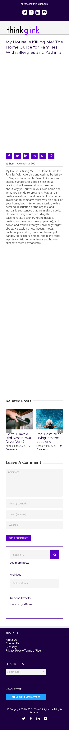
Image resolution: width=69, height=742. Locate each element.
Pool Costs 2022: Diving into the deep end (49, 438)
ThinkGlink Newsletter (26, 697)
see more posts (19, 562)
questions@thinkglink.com (34, 3)
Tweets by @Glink (21, 604)
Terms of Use (32, 650)
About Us (11, 639)
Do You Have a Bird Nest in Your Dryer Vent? (18, 438)
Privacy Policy (14, 650)
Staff (11, 163)
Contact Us (12, 643)
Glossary (11, 647)
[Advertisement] (34, 283)
